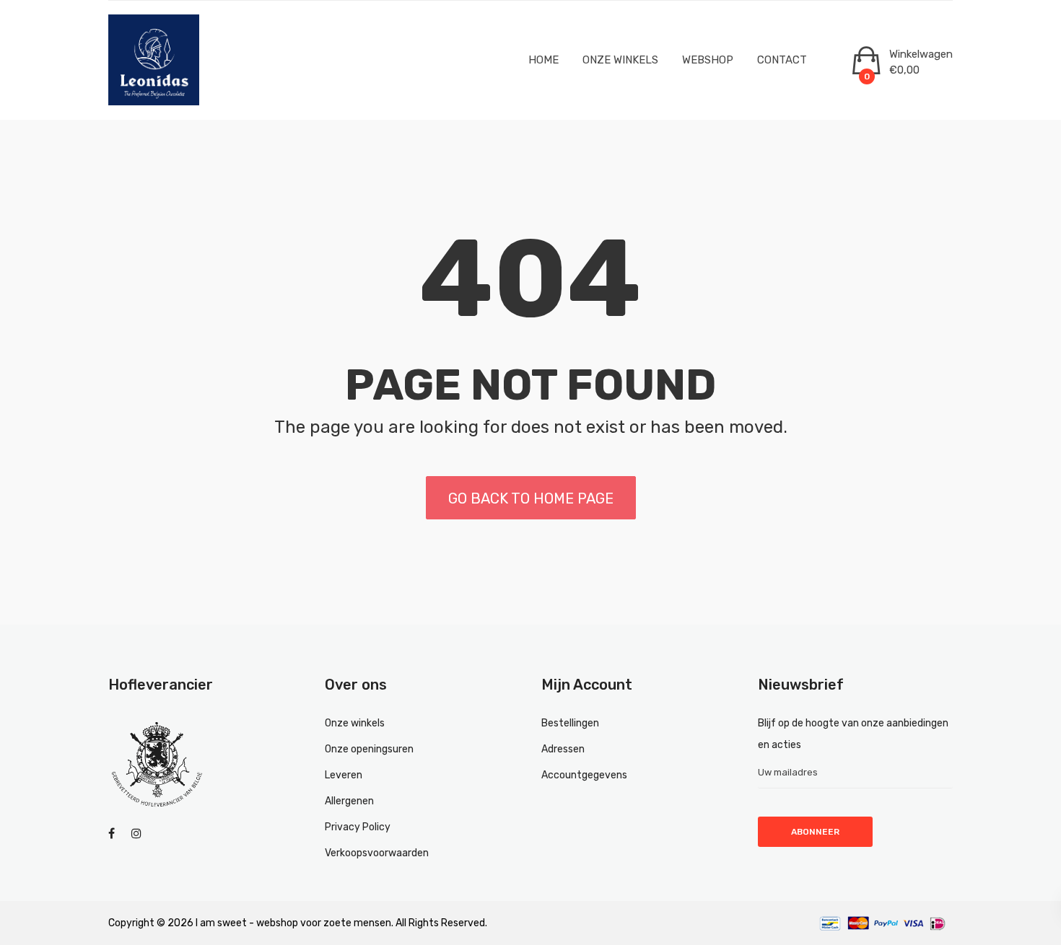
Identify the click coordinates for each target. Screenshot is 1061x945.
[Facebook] (111, 833)
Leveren (343, 775)
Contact (782, 59)
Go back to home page (531, 498)
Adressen (563, 749)
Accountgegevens (584, 775)
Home (543, 59)
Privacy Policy (357, 827)
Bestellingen (570, 723)
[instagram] (136, 833)
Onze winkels (620, 59)
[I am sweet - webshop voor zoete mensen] (162, 59)
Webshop (707, 59)
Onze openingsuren (369, 749)
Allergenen (349, 801)
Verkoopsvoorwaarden (377, 853)
